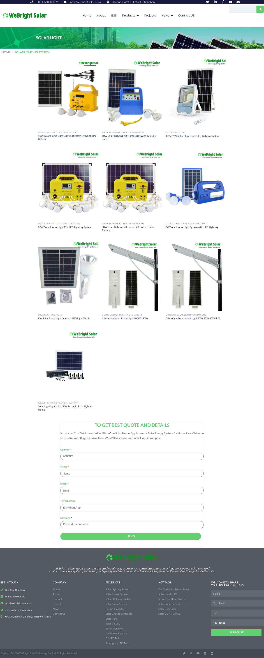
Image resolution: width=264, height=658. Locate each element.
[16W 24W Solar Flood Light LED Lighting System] (196, 93)
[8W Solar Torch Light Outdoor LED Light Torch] (68, 276)
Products (128, 15)
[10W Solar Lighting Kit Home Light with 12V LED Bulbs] (132, 93)
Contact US (186, 15)
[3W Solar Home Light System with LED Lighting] (196, 185)
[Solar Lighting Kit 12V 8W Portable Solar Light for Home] (68, 364)
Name (64, 466)
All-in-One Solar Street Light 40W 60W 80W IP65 (193, 318)
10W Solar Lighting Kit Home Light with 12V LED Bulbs (129, 137)
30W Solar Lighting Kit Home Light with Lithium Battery (128, 228)
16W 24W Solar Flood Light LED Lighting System (192, 135)
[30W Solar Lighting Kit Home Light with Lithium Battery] (132, 185)
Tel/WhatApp (67, 500)
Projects (150, 15)
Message (65, 517)
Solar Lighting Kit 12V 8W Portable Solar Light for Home (66, 408)
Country (65, 449)
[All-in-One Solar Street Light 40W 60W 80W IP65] (196, 276)
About (101, 15)
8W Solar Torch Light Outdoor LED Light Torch (64, 318)
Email (63, 483)
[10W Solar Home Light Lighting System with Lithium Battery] (68, 93)
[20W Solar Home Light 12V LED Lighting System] (68, 185)
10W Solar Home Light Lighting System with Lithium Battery (67, 137)
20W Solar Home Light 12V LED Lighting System (65, 227)
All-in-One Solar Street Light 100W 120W (125, 318)
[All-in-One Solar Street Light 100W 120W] (132, 276)
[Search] (260, 9)
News (165, 15)
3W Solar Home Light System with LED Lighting (192, 227)
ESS (114, 15)
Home (86, 15)
